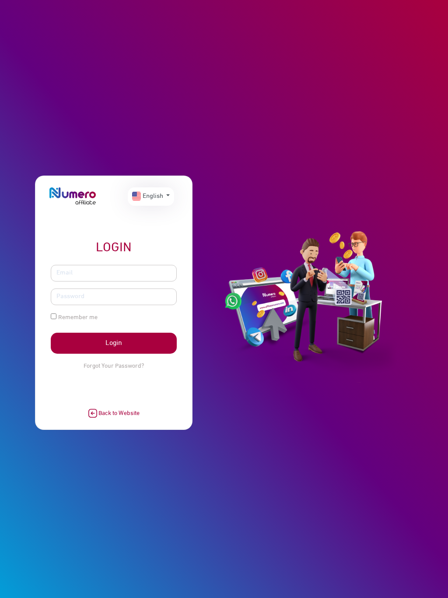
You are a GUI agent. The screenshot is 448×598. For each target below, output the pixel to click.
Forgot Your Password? (114, 366)
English (153, 196)
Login (113, 343)
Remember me (78, 317)
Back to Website (118, 413)
